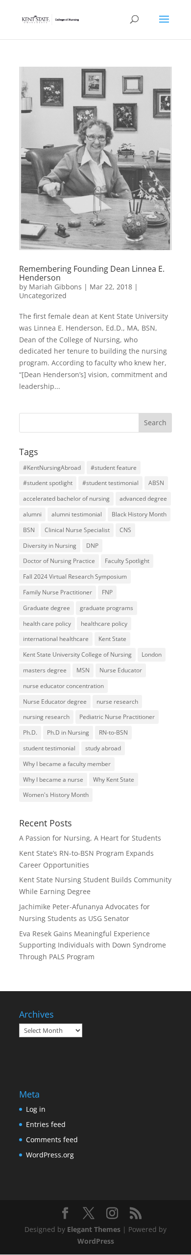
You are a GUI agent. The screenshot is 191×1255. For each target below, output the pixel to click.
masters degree (45, 670)
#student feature (114, 467)
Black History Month (139, 514)
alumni (32, 514)
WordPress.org (50, 1154)
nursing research (46, 717)
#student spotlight (47, 483)
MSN (83, 670)
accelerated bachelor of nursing (66, 498)
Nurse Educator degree (55, 701)
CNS (125, 530)
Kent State (112, 639)
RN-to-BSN (113, 732)
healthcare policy (104, 623)
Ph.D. (30, 732)
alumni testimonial (76, 514)
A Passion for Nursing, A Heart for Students (90, 838)
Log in (36, 1109)
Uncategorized (43, 295)
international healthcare (56, 639)
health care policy (47, 623)
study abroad (103, 748)
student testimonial (49, 748)
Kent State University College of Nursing (77, 654)
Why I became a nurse (53, 779)
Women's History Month (56, 795)
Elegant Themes (93, 1229)
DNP (92, 545)
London (152, 654)
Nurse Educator (120, 670)
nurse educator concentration (63, 686)
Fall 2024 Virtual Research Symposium (75, 576)
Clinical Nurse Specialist (77, 530)
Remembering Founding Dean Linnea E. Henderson (92, 273)
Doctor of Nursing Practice (59, 561)
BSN (29, 530)
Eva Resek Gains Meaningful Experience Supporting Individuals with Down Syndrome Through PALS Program (92, 945)
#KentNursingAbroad (52, 467)
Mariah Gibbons (55, 286)
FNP (107, 592)
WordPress (95, 1241)
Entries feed (46, 1124)
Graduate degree (46, 608)
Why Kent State (113, 779)
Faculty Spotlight (127, 561)
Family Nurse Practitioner (57, 592)
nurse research (117, 701)
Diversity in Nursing (49, 545)
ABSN (156, 483)
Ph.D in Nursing (68, 732)
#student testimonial (110, 483)
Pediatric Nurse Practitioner (117, 717)
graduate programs (106, 608)
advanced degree (143, 498)
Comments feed (52, 1139)
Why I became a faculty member (67, 764)
